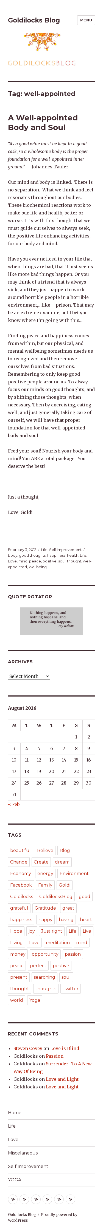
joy (32, 931)
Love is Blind (64, 1048)
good (84, 896)
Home (14, 1112)
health (72, 555)
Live (87, 931)
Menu (86, 20)
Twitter (71, 988)
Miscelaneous (23, 1153)
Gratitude (45, 908)
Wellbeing (38, 567)
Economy (20, 873)
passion (73, 954)
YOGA (14, 1179)
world (16, 1000)
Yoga (34, 1000)
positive (50, 561)
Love (12, 561)
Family (45, 885)
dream (62, 862)
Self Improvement (65, 549)
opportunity (45, 954)
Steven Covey (27, 1048)
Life (44, 549)
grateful (19, 908)
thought (74, 561)
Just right (51, 931)
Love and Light (62, 1079)
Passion (54, 1056)
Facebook (21, 885)
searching (44, 977)
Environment (74, 873)
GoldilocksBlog (56, 896)
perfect (38, 965)
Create (41, 862)
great (68, 908)
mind (22, 561)
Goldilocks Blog (34, 20)
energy (45, 873)
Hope (16, 931)
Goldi (64, 885)
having (66, 919)
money (18, 954)
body (12, 555)
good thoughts (32, 555)
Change (18, 862)
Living (16, 942)
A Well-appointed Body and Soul (43, 122)
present (18, 977)
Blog (65, 850)
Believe (45, 850)
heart (86, 919)
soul (61, 561)
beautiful (20, 850)
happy (45, 919)
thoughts (45, 988)
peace (35, 561)
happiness (56, 555)
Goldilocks (21, 896)
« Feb (14, 804)
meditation (58, 942)
